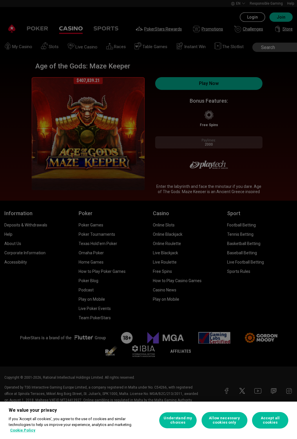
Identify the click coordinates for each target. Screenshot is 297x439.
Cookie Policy (22, 430)
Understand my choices (178, 420)
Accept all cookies (270, 420)
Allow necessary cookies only (224, 420)
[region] (148, 420)
